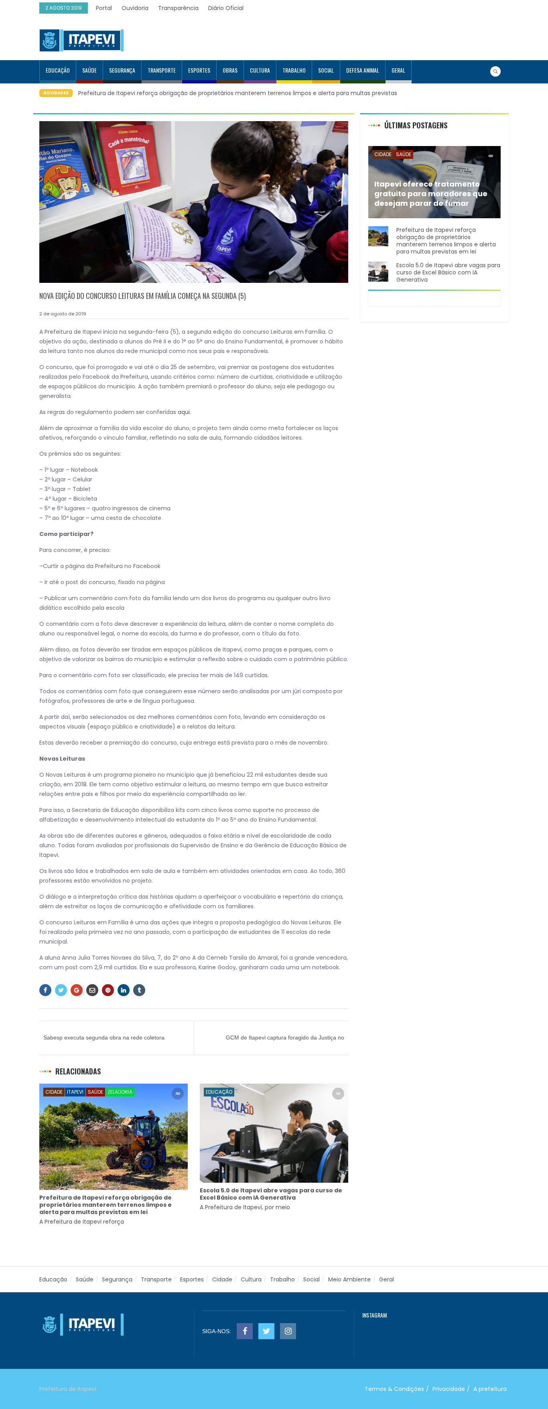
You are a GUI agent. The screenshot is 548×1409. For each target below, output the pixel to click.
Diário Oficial (226, 8)
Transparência (178, 8)
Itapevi (75, 1091)
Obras (230, 70)
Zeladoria (120, 1091)
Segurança (122, 70)
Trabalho (294, 70)
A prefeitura (490, 1389)
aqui (184, 412)
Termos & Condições (394, 1389)
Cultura (260, 70)
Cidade (54, 1091)
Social (326, 70)
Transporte (162, 70)
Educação (58, 70)
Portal (104, 8)
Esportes (199, 70)
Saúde (89, 70)
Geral (398, 70)
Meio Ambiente (349, 1279)
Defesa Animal (362, 70)
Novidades (56, 93)
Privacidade (448, 1389)
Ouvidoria (135, 8)
